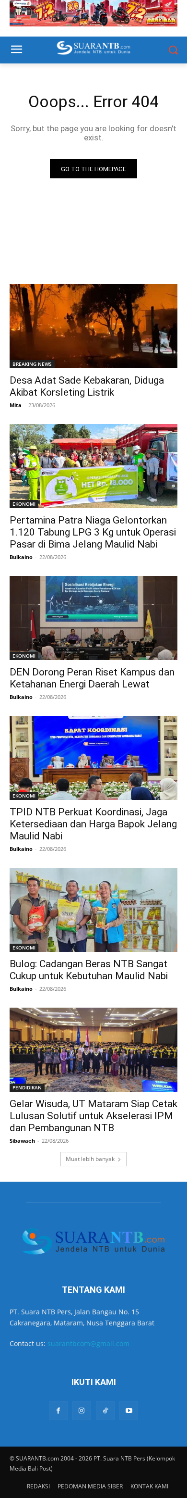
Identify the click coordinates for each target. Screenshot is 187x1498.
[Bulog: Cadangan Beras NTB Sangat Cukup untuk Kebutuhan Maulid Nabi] (93, 910)
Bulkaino (21, 557)
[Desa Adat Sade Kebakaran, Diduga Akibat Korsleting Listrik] (93, 326)
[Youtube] (128, 1410)
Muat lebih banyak (90, 1159)
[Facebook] (58, 1410)
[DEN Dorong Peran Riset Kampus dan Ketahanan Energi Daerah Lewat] (93, 618)
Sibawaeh (22, 1140)
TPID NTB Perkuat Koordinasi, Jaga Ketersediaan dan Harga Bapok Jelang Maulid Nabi (93, 824)
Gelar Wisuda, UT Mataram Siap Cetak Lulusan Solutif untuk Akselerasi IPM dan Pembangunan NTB (93, 1116)
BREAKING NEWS (32, 364)
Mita (16, 405)
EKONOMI (23, 503)
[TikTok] (105, 1410)
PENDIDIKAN (27, 1087)
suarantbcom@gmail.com (88, 1343)
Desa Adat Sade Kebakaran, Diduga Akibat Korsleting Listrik (87, 386)
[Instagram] (81, 1410)
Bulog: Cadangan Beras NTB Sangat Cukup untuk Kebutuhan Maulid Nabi (89, 970)
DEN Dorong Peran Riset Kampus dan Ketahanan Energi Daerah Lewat (92, 678)
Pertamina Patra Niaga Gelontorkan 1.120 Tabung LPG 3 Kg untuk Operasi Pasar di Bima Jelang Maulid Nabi (93, 532)
